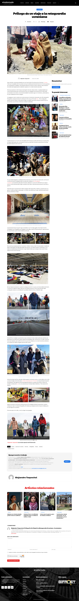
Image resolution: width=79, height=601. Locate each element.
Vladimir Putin (11, 448)
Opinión (61, 123)
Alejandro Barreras (62, 101)
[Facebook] (2, 587)
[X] (9, 587)
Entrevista (26, 512)
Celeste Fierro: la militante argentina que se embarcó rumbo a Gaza (31, 515)
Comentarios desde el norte (65, 95)
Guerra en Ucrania (19, 446)
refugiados (31, 446)
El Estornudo (61, 120)
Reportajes (62, 115)
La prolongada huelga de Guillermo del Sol (65, 135)
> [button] (48, 426)
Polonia (26, 446)
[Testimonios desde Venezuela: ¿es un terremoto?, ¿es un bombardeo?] (64, 501)
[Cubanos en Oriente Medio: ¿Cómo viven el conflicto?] (14, 501)
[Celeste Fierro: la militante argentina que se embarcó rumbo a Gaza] (31, 501)
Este (37, 98)
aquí (22, 467)
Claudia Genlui (61, 129)
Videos (9, 512)
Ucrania (45, 82)
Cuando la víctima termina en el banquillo (65, 118)
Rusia (36, 446)
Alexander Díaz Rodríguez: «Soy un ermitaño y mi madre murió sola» (64, 108)
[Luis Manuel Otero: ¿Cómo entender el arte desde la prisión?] (55, 126)
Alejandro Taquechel (24, 78)
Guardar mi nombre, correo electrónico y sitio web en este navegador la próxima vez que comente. (28, 552)
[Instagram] (6, 587)
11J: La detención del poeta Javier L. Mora (45, 586)
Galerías (39, 9)
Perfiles (61, 104)
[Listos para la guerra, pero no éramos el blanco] (47, 501)
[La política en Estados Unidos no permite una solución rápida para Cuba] (55, 98)
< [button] (8, 426)
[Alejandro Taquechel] (19, 78)
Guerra (12, 446)
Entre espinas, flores (42, 583)
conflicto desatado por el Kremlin (29, 380)
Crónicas (42, 512)
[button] (75, 3)
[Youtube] (12, 587)
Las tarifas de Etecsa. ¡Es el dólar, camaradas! (45, 591)
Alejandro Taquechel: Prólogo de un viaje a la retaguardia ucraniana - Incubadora (36, 528)
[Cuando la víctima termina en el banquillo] (55, 117)
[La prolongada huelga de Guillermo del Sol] (55, 135)
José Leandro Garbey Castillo (64, 137)
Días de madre (40, 579)
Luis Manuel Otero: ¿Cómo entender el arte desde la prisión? (65, 127)
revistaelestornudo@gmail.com (38, 468)
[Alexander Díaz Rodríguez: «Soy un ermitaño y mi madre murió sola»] (55, 107)
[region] (28, 426)
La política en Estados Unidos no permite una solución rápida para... (65, 99)
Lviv (18, 383)
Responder (13, 533)
